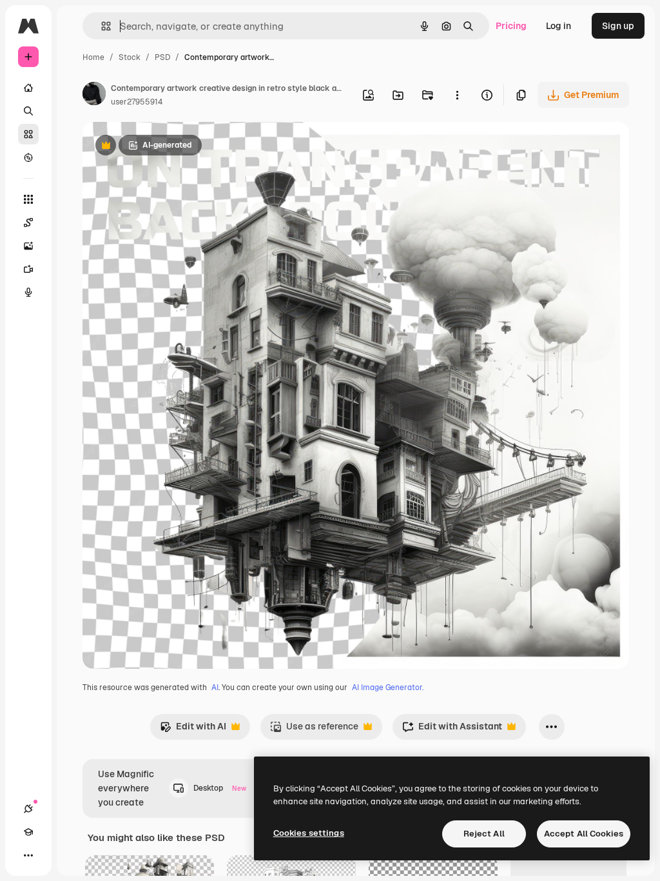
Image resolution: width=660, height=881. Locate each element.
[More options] (457, 95)
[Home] (28, 87)
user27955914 (136, 102)
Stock (130, 57)
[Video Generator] (28, 269)
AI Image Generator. (387, 687)
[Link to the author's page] (94, 95)
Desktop (219, 788)
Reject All (484, 833)
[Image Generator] (28, 245)
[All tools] (28, 199)
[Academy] (28, 832)
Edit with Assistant (452, 729)
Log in (558, 26)
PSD (162, 57)
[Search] (28, 111)
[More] (28, 855)
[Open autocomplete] (101, 26)
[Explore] (28, 157)
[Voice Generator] (28, 292)
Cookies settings (308, 832)
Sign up (618, 26)
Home (93, 57)
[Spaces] (28, 222)
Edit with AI (193, 729)
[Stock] (28, 134)
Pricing (511, 26)
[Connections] (28, 808)
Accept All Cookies (583, 833)
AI (214, 687)
